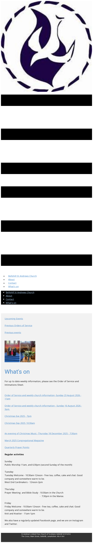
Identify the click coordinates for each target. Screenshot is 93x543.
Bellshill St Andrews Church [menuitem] (22, 276)
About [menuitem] (11, 279)
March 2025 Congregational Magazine (24, 440)
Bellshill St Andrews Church (20, 292)
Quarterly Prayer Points (17, 447)
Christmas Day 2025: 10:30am (20, 423)
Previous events (13, 332)
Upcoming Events (14, 318)
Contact (10, 299)
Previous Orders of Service (18, 325)
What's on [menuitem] (13, 286)
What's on (11, 302)
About (9, 295)
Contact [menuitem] (12, 283)
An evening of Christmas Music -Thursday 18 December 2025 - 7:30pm (41, 433)
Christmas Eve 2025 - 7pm (18, 416)
